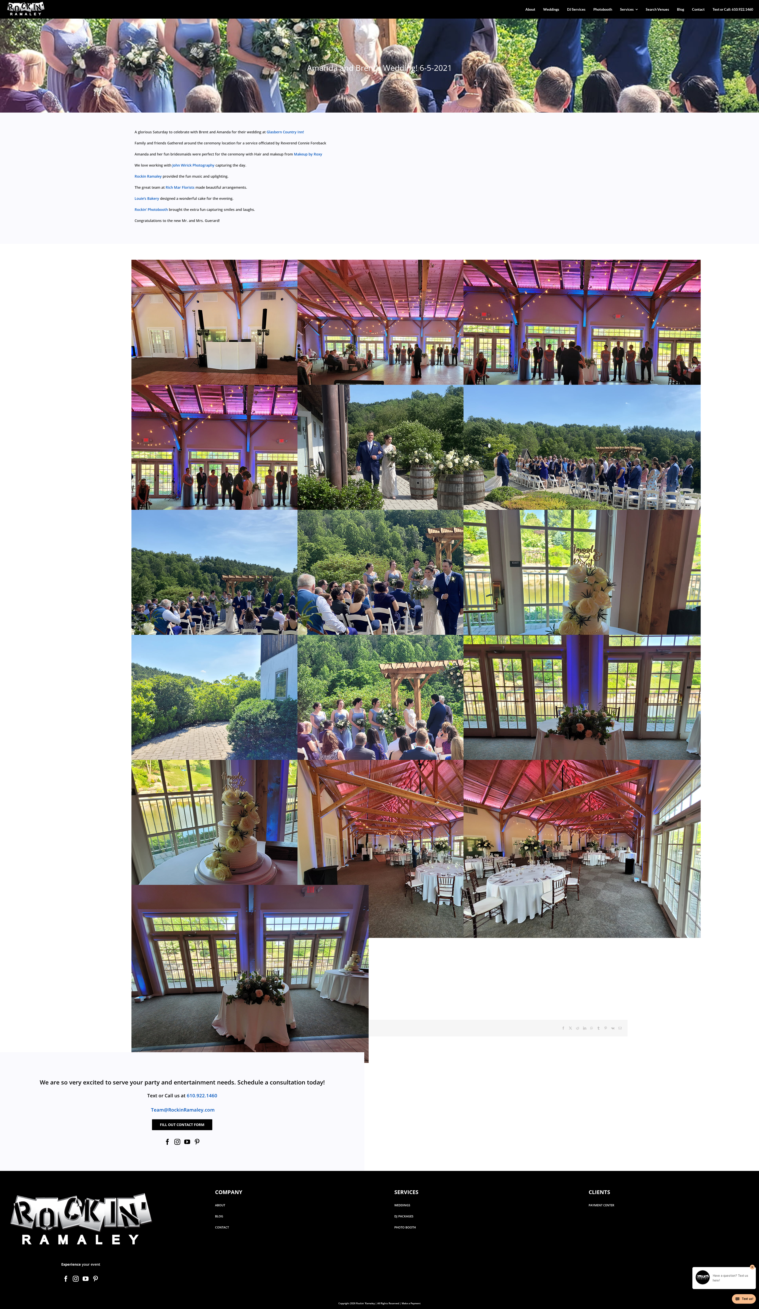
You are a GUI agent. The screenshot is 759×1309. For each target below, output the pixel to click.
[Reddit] (577, 1028)
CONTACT (222, 1227)
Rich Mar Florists (180, 187)
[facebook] (167, 1142)
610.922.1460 (202, 1095)
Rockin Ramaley (148, 176)
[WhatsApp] (591, 1028)
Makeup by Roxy (308, 154)
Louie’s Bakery (147, 198)
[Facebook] (563, 1028)
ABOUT (220, 1205)
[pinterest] (197, 1142)
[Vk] (612, 1028)
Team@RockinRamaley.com (183, 1109)
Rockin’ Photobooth (151, 209)
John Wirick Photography (193, 165)
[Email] (620, 1028)
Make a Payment (411, 1303)
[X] (570, 1028)
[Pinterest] (605, 1028)
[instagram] (177, 1142)
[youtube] (187, 1142)
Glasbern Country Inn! (285, 132)
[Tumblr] (598, 1028)
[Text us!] (744, 1300)
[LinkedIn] (584, 1028)
